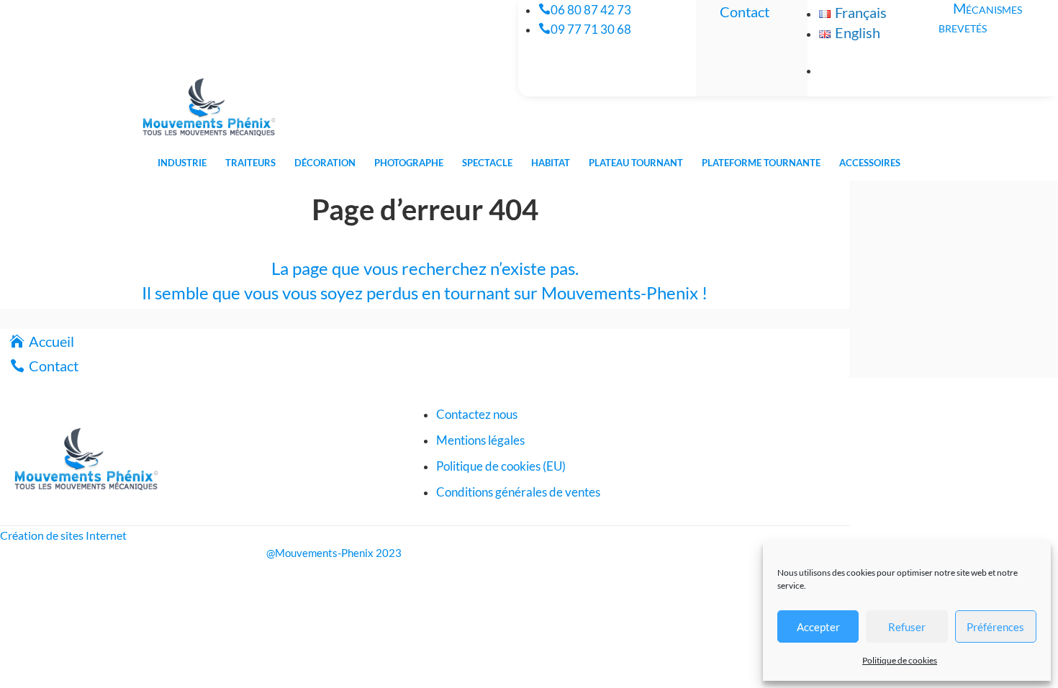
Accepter (818, 626)
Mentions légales (480, 440)
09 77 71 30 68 (591, 29)
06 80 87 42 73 (591, 9)
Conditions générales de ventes (518, 491)
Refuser (907, 626)
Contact (744, 11)
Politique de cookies (899, 660)
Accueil (51, 341)
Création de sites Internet (63, 535)
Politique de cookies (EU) (501, 466)
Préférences (995, 626)
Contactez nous (476, 414)
